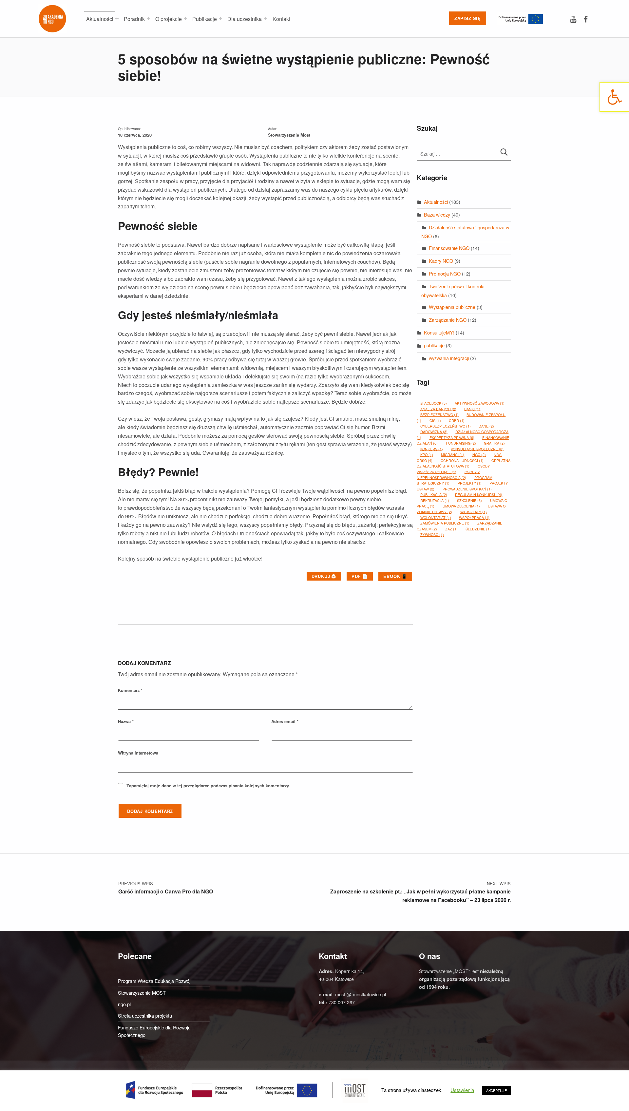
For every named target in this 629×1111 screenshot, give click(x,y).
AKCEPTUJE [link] (496, 1090)
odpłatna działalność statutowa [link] (463, 463)
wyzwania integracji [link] (449, 357)
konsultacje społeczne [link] (477, 448)
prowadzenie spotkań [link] (467, 489)
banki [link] (472, 408)
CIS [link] (435, 420)
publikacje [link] (434, 345)
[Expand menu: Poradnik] (148, 18)
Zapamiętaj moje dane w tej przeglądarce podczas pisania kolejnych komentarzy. (208, 785)
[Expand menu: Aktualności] (117, 18)
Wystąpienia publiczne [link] (452, 306)
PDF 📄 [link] (360, 576)
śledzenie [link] (478, 529)
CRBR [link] (457, 420)
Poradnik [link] (134, 19)
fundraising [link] (461, 443)
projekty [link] (470, 483)
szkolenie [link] (469, 500)
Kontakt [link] (281, 19)
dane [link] (486, 426)
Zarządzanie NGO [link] (448, 319)
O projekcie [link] (168, 19)
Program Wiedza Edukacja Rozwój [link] (154, 980)
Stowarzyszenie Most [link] (289, 135)
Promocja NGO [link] (445, 273)
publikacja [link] (433, 494)
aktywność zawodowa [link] (480, 403)
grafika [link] (494, 443)
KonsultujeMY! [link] (439, 332)
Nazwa (126, 721)
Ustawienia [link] (462, 1089)
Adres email (284, 721)
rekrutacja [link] (434, 500)
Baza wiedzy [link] (437, 214)
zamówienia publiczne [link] (444, 523)
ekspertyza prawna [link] (451, 437)
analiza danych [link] (438, 408)
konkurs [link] (431, 448)
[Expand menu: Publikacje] (220, 18)
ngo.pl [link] (124, 1004)
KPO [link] (426, 454)
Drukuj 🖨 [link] (324, 576)
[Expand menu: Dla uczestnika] (265, 18)
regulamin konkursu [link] (478, 494)
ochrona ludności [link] (462, 460)
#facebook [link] (433, 403)
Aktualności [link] (99, 19)
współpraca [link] (474, 517)
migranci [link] (452, 454)
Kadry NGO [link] (441, 260)
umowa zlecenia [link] (461, 506)
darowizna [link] (434, 431)
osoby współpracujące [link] (453, 469)
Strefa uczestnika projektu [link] (145, 1015)
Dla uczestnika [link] (244, 19)
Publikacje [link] (204, 19)
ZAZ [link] (451, 529)
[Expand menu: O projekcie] (185, 18)
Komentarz (130, 690)
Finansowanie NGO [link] (449, 247)
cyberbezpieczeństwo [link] (445, 426)
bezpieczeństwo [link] (439, 414)
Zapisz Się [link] (467, 18)
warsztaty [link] (473, 511)
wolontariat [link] (435, 517)
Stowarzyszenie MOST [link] (142, 992)
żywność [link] (432, 534)
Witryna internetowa (138, 753)
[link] (614, 97)
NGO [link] (479, 454)
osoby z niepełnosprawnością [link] (448, 474)
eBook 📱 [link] (395, 576)
